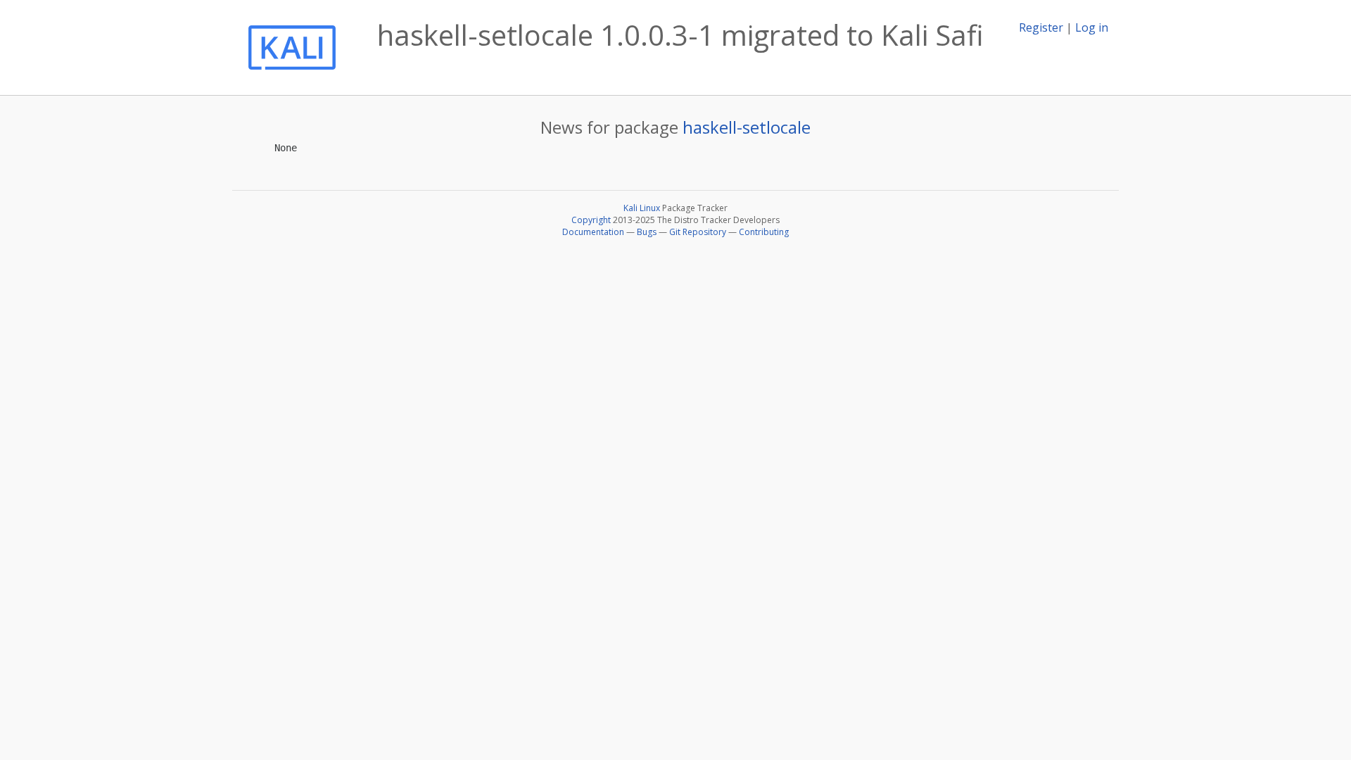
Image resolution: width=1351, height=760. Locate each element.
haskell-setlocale (747, 127)
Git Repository (697, 232)
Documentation (593, 232)
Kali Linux (641, 208)
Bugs (647, 232)
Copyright (591, 220)
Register (1041, 27)
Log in (1091, 27)
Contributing (764, 232)
